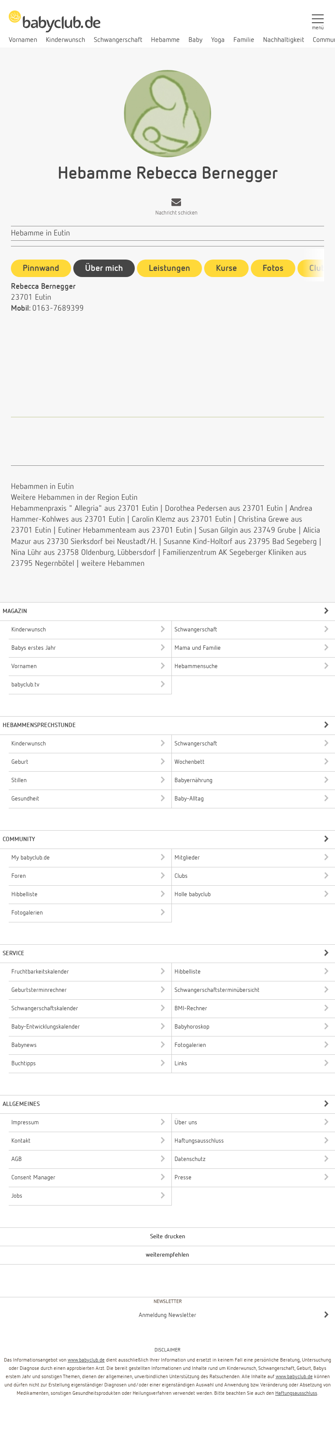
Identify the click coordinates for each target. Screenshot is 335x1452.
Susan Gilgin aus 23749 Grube (247, 530)
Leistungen (169, 268)
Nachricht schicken (176, 213)
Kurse (226, 268)
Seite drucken (167, 1237)
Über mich (104, 268)
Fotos (273, 268)
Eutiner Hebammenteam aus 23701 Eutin (125, 530)
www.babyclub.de (86, 1360)
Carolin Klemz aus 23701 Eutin (182, 519)
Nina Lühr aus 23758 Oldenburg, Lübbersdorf (83, 553)
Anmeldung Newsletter (167, 1315)
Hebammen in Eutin (42, 487)
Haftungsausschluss (296, 1393)
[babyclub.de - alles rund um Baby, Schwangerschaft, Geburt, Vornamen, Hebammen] (54, 26)
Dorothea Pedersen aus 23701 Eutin (224, 509)
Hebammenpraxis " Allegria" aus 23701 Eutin (84, 509)
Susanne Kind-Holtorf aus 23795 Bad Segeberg (240, 542)
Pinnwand (41, 268)
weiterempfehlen (167, 1255)
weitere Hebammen (112, 564)
